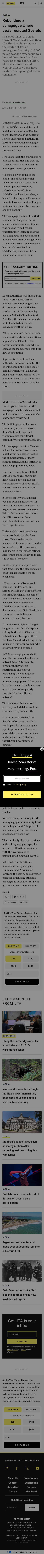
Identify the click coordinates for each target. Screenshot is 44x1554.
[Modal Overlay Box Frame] (22, 777)
